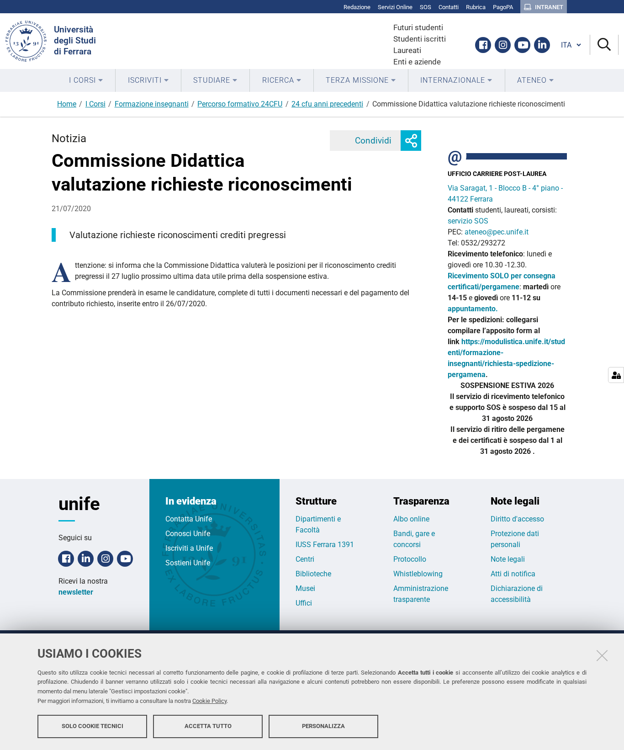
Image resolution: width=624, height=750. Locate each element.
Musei (305, 588)
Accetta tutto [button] (208, 726)
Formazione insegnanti (152, 104)
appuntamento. (473, 308)
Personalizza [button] (323, 726)
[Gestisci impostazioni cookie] (616, 375)
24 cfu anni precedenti (327, 104)
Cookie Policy (209, 700)
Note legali (508, 559)
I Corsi (95, 104)
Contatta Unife (188, 519)
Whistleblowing (418, 573)
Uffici (304, 603)
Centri (305, 559)
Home (66, 104)
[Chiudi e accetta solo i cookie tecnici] (602, 655)
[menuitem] (86, 80)
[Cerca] (604, 45)
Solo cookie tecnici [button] (92, 726)
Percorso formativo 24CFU (239, 104)
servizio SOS (469, 221)
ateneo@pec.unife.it (497, 232)
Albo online (411, 519)
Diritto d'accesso (517, 519)
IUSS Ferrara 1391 (325, 544)
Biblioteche (313, 573)
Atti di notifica (513, 573)
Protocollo (409, 559)
